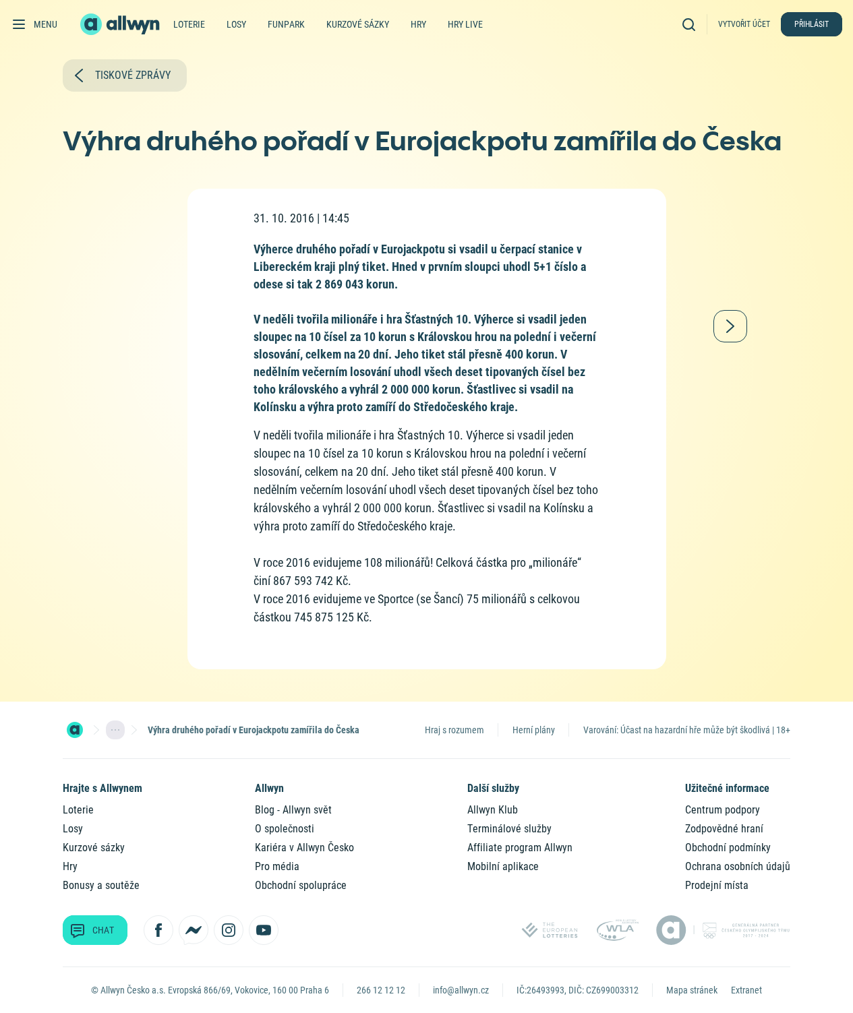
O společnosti (284, 828)
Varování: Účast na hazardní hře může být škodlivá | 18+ (686, 730)
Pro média (277, 866)
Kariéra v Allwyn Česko (304, 847)
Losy (236, 24)
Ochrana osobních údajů (737, 866)
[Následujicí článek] (730, 326)
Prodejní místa (716, 885)
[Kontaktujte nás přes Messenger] (193, 930)
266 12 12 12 (381, 990)
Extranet (746, 990)
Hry (418, 24)
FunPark (286, 24)
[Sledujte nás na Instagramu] (228, 930)
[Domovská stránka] (75, 730)
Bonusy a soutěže (101, 885)
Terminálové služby (509, 828)
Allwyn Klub (492, 809)
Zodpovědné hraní (724, 828)
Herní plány (533, 730)
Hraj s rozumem (454, 730)
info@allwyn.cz (461, 990)
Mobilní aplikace (503, 866)
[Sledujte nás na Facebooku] (158, 930)
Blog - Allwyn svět (293, 809)
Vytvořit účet (744, 24)
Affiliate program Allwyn (519, 847)
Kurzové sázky (357, 24)
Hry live (465, 24)
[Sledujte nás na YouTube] (263, 930)
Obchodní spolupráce (301, 885)
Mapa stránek (691, 990)
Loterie (189, 24)
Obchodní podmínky (728, 847)
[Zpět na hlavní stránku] (121, 24)
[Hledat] (691, 24)
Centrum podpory (722, 809)
